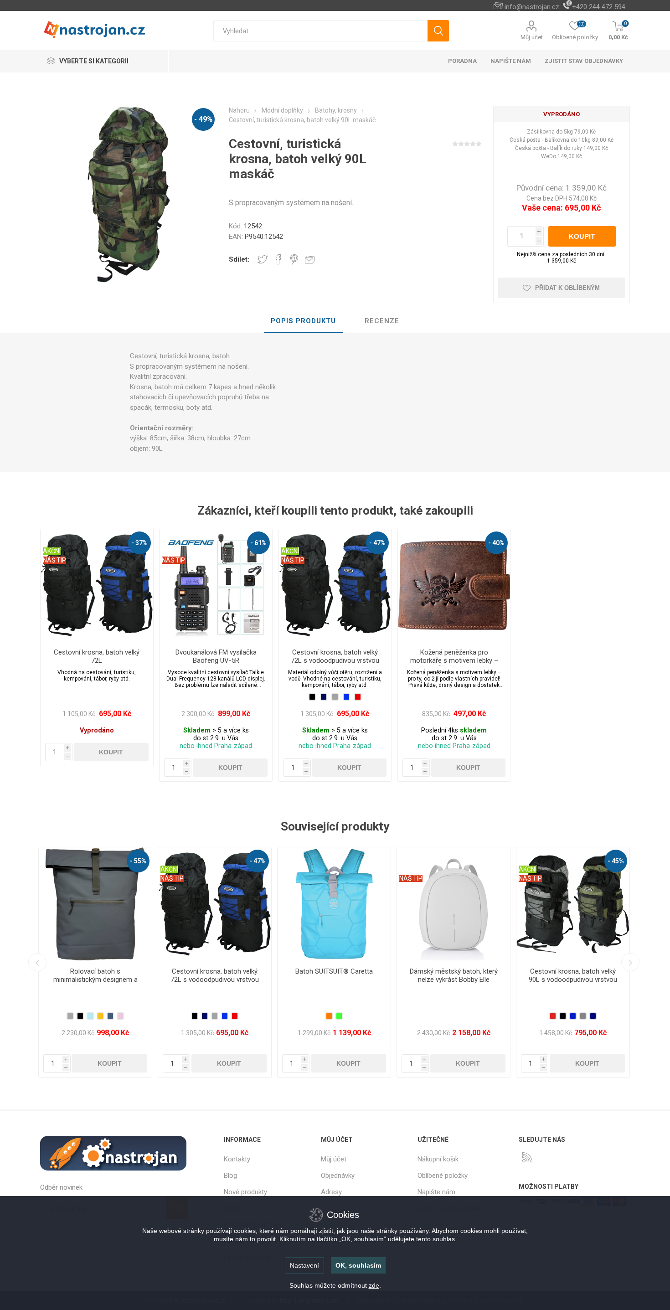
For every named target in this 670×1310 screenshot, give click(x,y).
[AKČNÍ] (52, 535)
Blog (230, 1175)
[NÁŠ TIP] (173, 535)
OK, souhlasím (358, 1265)
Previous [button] (37, 962)
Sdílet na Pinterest (294, 259)
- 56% (496, 861)
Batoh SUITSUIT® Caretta (95, 971)
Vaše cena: (542, 207)
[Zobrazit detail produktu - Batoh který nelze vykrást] (572, 903)
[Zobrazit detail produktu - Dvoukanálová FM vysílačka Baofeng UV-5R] (216, 585)
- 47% (377, 543)
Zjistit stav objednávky (584, 60)
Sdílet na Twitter (263, 259)
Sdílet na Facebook (278, 259)
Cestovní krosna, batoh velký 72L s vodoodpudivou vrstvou (335, 656)
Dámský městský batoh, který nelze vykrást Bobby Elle (215, 975)
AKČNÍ (52, 551)
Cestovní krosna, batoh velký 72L (96, 656)
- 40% (496, 543)
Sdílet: (239, 259)
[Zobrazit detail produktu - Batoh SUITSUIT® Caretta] (95, 903)
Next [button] (630, 962)
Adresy (331, 1192)
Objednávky (338, 1175)
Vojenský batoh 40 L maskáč (453, 971)
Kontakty (237, 1159)
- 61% (258, 543)
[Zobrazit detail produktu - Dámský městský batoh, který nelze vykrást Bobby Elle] (214, 903)
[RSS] (527, 1157)
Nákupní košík (438, 1159)
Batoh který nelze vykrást (573, 971)
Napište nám (436, 1192)
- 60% (616, 861)
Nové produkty (245, 1192)
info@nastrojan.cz (532, 7)
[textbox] (320, 30)
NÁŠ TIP (54, 560)
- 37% (139, 543)
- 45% (377, 861)
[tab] (303, 321)
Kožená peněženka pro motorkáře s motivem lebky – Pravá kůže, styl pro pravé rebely (454, 664)
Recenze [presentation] (382, 321)
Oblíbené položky (442, 1175)
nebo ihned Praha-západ (216, 746)
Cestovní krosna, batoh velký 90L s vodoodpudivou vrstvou (334, 975)
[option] (95, 962)
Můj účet (532, 37)
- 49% (203, 119)
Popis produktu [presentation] (303, 321)
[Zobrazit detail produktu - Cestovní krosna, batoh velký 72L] (97, 585)
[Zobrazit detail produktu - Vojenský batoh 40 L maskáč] (453, 903)
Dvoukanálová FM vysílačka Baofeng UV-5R (216, 656)
